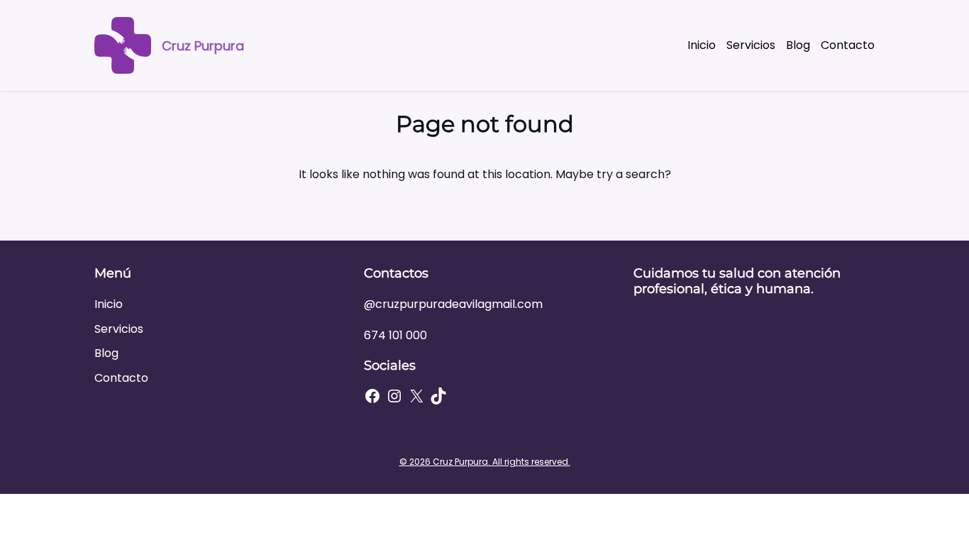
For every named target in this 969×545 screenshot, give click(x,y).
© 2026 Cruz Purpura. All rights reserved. (484, 462)
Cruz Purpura (203, 46)
